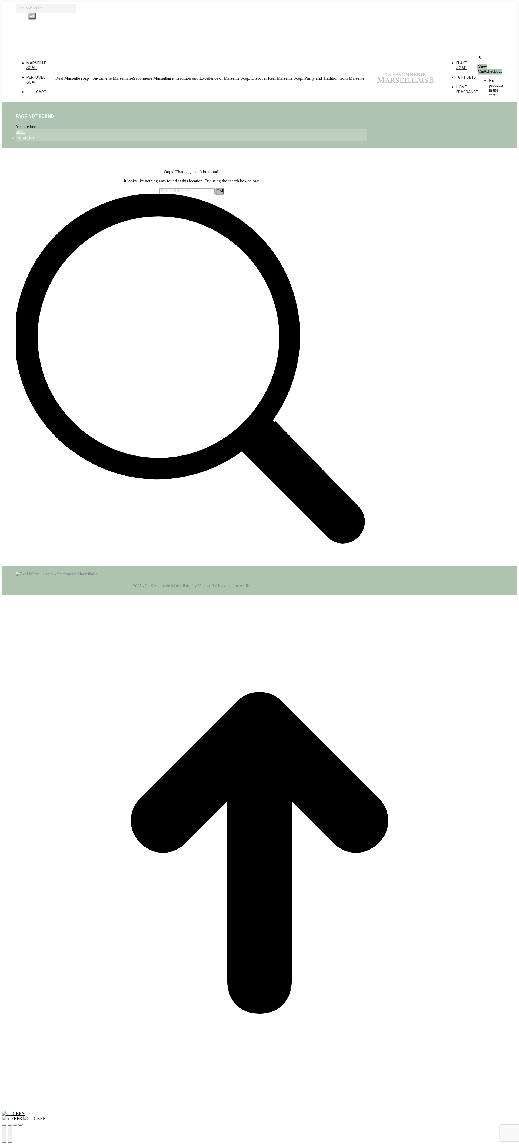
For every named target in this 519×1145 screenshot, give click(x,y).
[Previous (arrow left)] (4, 1134)
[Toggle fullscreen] (15, 1125)
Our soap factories (135, 36)
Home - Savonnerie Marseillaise (91, 36)
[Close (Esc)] (4, 1125)
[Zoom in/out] (20, 1125)
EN (22, 1113)
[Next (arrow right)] (10, 1134)
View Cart (482, 69)
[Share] (10, 1125)
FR (20, 1118)
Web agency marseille (231, 586)
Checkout (493, 71)
